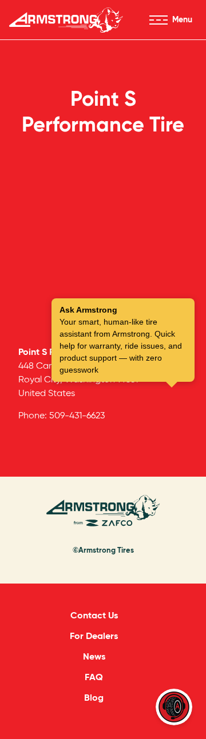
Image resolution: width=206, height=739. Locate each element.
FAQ (94, 677)
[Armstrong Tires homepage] (66, 20)
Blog (94, 698)
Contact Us (94, 615)
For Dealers (94, 636)
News (94, 656)
